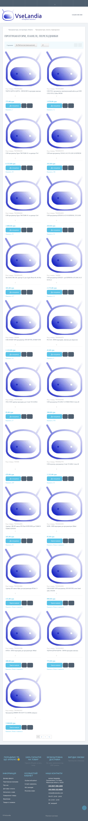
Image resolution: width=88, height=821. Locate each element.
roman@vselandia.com (55, 793)
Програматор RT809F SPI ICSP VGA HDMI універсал (21, 713)
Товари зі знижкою (9, 802)
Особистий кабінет (31, 780)
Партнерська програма (10, 782)
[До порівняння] (30, 105)
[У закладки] (23, 105)
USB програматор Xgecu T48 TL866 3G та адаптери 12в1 (22, 215)
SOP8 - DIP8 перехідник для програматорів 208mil (61, 526)
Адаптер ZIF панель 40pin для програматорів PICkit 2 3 (21, 588)
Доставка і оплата (9, 789)
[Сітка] (76, 45)
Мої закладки (29, 787)
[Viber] (51, 807)
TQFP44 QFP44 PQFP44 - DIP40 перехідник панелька (62, 650)
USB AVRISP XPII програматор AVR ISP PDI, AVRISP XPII (23, 340)
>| (49, 737)
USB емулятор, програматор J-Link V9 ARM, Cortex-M (63, 464)
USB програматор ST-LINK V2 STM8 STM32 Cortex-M (63, 402)
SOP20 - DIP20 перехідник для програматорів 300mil (21, 650)
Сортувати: (10, 45)
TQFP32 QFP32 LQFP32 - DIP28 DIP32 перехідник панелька (23, 91)
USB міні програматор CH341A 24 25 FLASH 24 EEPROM (64, 153)
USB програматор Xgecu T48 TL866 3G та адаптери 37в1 (22, 153)
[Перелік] (80, 45)
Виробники (6, 799)
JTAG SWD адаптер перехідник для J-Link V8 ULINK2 (21, 402)
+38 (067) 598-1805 (55, 786)
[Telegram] (47, 807)
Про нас (5, 785)
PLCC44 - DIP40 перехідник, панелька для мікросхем (62, 340)
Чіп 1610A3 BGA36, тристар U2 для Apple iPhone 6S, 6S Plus (23, 277)
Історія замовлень (31, 784)
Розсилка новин (30, 791)
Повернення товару (9, 795)
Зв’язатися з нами (9, 792)
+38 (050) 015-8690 (55, 789)
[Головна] (5, 30)
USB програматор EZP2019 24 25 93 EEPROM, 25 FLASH (64, 215)
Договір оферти (8, 778)
